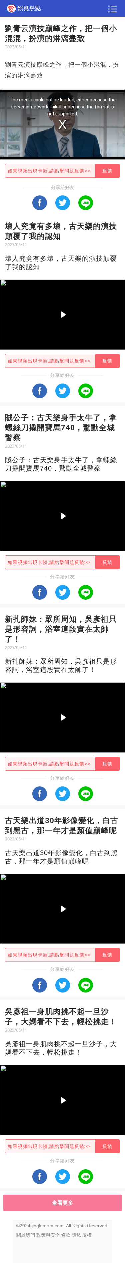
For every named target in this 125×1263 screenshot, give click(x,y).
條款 (65, 1235)
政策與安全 (48, 1235)
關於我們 (25, 1235)
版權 (87, 1235)
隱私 (76, 1235)
